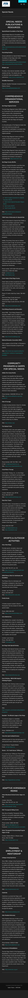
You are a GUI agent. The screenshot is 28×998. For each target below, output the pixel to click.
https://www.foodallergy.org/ (12, 336)
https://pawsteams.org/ (11, 530)
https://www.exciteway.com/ (12, 911)
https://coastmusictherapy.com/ (13, 497)
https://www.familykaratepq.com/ (13, 613)
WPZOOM (18, 987)
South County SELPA (10, 208)
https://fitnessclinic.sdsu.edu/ (12, 594)
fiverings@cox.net (10, 642)
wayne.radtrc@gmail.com (12, 825)
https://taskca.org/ (10, 275)
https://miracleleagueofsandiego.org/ (14, 732)
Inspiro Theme (11, 987)
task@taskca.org (10, 273)
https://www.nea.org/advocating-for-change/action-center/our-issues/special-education (13, 353)
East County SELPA (9, 206)
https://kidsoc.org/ (10, 423)
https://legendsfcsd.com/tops (12, 780)
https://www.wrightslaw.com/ (16, 77)
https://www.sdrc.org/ (16, 158)
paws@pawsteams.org (11, 527)
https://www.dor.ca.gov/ (11, 969)
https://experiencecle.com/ (12, 889)
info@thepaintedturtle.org (12, 464)
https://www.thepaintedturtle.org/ (13, 466)
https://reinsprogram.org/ (11, 840)
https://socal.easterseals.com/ (12, 305)
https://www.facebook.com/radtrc (16, 827)
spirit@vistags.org (10, 747)
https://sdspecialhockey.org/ (12, 675)
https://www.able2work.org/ (12, 944)
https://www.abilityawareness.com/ (11, 88)
